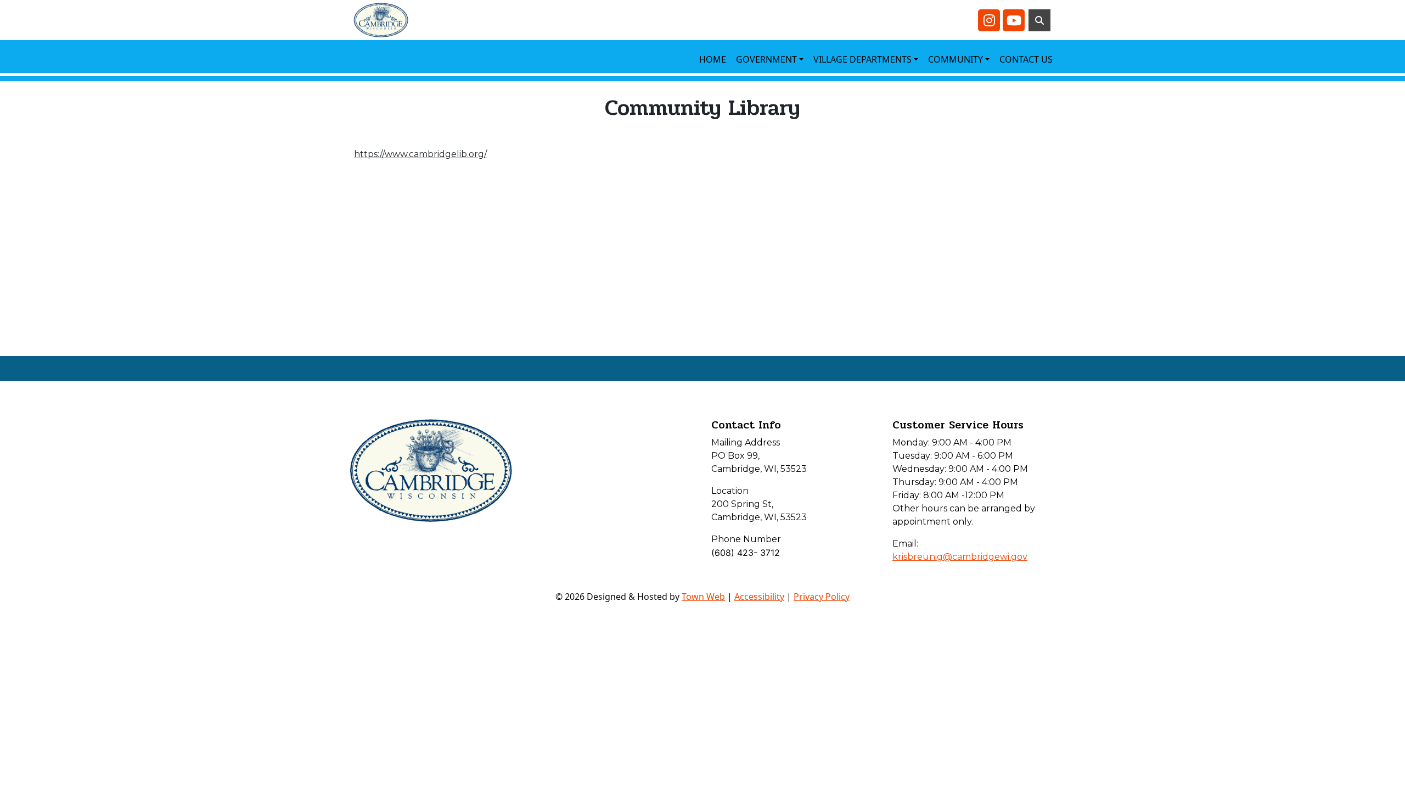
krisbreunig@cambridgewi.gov (959, 557)
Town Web (703, 597)
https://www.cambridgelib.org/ (420, 154)
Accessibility (759, 597)
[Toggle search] (1039, 20)
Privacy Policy (822, 597)
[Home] (380, 20)
